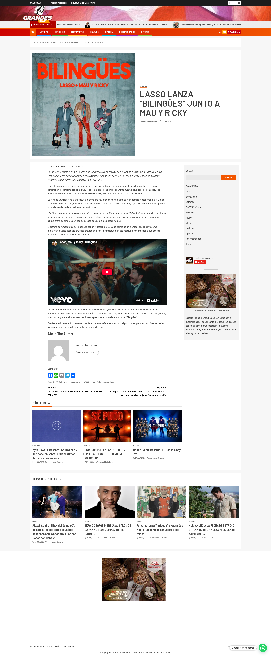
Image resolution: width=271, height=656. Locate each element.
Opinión (109, 32)
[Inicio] (32, 32)
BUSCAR (229, 177)
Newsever (150, 652)
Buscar (190, 170)
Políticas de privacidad (41, 646)
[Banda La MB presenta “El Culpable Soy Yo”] (157, 426)
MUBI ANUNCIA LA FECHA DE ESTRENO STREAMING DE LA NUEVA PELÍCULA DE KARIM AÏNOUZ (212, 530)
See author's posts (85, 352)
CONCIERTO (192, 186)
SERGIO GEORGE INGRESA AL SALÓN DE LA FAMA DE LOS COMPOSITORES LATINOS (91, 25)
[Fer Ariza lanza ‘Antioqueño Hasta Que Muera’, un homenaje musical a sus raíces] (162, 502)
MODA (189, 217)
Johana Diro (208, 538)
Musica (189, 223)
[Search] (219, 32)
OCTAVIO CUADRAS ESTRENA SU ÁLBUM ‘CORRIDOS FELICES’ (75, 391)
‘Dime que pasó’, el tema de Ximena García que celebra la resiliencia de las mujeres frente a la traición (137, 391)
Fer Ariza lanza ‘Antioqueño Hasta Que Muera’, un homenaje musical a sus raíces (177, 25)
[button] (263, 648)
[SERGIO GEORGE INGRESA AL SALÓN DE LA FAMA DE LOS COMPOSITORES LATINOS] (110, 502)
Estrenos (60, 32)
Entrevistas (77, 32)
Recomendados (127, 32)
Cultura (94, 32)
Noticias (44, 32)
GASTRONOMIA (194, 207)
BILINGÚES (57, 382)
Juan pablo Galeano (150, 121)
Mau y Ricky (96, 382)
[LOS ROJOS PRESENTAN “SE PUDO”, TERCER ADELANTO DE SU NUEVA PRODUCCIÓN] (107, 426)
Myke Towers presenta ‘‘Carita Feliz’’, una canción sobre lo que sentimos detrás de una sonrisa (54, 454)
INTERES (145, 32)
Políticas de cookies (65, 646)
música (106, 382)
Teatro (189, 244)
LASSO (86, 382)
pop (112, 382)
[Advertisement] (64, 596)
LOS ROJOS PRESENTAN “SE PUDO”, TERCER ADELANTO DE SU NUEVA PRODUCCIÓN (104, 454)
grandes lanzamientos (73, 382)
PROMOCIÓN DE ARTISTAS (83, 3)
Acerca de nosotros (59, 3)
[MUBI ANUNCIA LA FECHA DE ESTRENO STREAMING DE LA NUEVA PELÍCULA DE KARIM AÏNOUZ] (214, 502)
